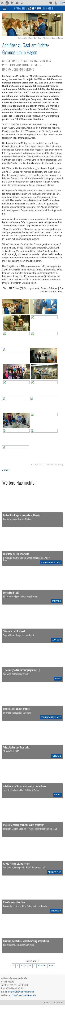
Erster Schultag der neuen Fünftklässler (21, 515)
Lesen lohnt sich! (11, 592)
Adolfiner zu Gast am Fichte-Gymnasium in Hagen (25, 48)
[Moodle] (50, 2)
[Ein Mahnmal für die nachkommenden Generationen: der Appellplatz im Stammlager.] (32, 934)
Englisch (56, 911)
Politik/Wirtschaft (51, 562)
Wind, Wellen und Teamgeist (16, 747)
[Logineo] (56, 2)
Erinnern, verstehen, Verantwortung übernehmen (26, 941)
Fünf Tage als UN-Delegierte (16, 554)
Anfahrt (47, 1002)
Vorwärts (42, 966)
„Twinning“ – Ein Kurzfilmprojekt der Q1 (21, 670)
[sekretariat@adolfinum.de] (17, 2)
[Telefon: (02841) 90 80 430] (22, 2)
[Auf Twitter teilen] (61, 15)
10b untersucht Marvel (14, 631)
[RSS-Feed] (2, 2)
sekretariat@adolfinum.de (21, 991)
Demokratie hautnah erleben (16, 708)
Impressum (58, 1002)
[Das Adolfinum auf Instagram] (7, 3)
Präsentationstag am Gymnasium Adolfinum (23, 825)
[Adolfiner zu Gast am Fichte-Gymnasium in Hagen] (32, 35)
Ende (51, 966)
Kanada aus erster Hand (14, 902)
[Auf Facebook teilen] (57, 15)
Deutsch (56, 601)
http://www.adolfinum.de (24, 995)
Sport (57, 795)
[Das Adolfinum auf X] (12, 3)
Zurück (5, 470)
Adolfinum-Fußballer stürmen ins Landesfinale (24, 786)
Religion (56, 756)
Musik (58, 678)
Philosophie (54, 872)
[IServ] (62, 3)
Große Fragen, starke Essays (16, 863)
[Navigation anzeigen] (4, 8)
